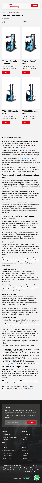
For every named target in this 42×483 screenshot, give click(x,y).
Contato (35, 5)
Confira (6, 72)
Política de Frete (7, 455)
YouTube (24, 458)
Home (3, 12)
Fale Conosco (26, 434)
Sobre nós (5, 439)
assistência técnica (10, 363)
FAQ (23, 442)
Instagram (25, 451)
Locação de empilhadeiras (9, 437)
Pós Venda (25, 437)
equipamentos (26, 158)
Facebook (25, 453)
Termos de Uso (6, 458)
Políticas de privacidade (9, 451)
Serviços (24, 439)
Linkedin (24, 455)
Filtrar (25, 21)
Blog (3, 442)
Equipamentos (6, 434)
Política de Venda (7, 453)
